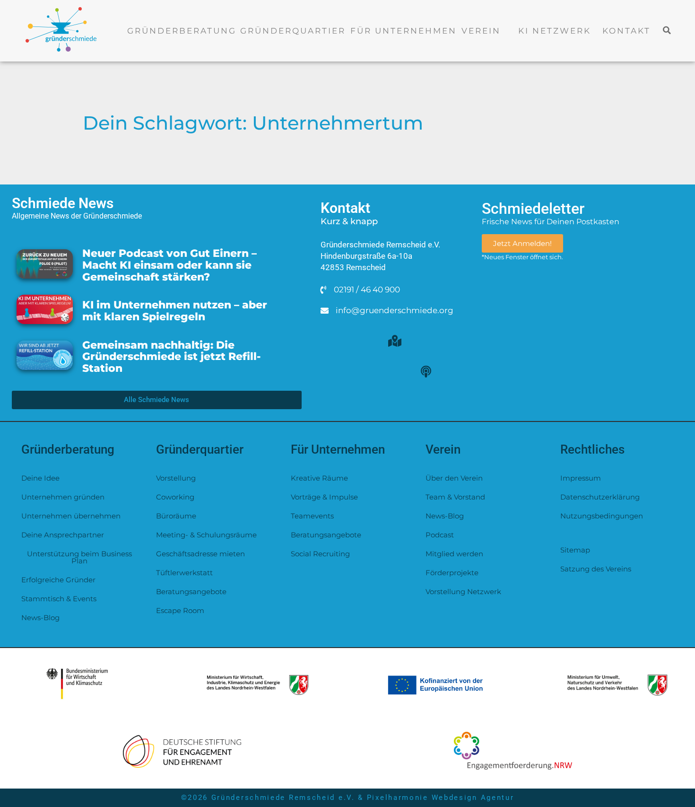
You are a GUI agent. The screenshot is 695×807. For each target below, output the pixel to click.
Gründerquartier (293, 30)
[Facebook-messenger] (363, 340)
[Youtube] (363, 371)
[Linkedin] (395, 371)
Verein (481, 30)
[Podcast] (426, 371)
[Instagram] (332, 371)
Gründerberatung (181, 30)
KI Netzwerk (554, 30)
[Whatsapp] (332, 340)
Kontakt (626, 30)
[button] (667, 30)
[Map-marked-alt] (395, 340)
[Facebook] (426, 340)
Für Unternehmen (403, 30)
